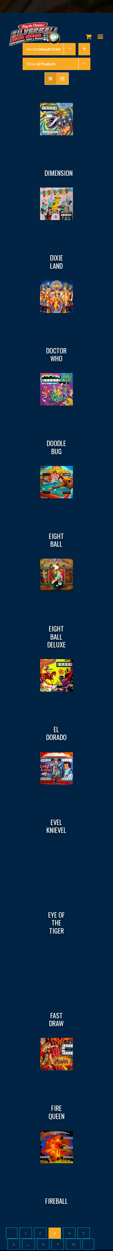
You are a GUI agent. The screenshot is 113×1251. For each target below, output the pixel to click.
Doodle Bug (56, 447)
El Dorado (56, 733)
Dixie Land (56, 261)
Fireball (56, 1201)
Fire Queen (56, 1112)
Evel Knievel (56, 826)
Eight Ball (56, 540)
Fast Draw (56, 1019)
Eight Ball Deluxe (56, 636)
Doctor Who (56, 354)
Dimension (59, 173)
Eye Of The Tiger (56, 923)
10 (73, 1244)
